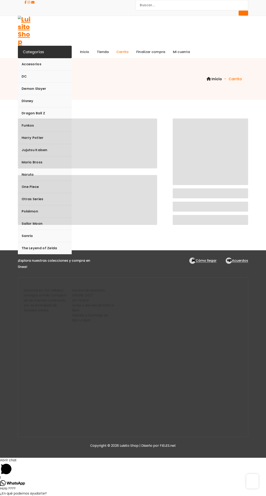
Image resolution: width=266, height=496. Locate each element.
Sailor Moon (32, 223)
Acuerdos (240, 260)
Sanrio (27, 235)
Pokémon (30, 211)
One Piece (30, 186)
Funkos (28, 125)
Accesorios (31, 64)
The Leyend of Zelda (39, 248)
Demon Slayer (34, 88)
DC (24, 76)
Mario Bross (32, 162)
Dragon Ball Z (33, 113)
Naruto (28, 174)
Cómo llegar (206, 260)
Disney (27, 101)
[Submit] (243, 13)
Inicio (216, 78)
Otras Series (32, 199)
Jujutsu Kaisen (34, 150)
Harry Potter (33, 137)
